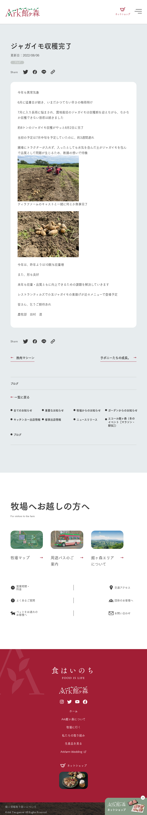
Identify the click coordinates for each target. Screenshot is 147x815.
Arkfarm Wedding (71, 751)
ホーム (73, 711)
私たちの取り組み (73, 735)
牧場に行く (73, 727)
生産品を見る (73, 743)
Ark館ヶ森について (73, 719)
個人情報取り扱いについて (20, 806)
